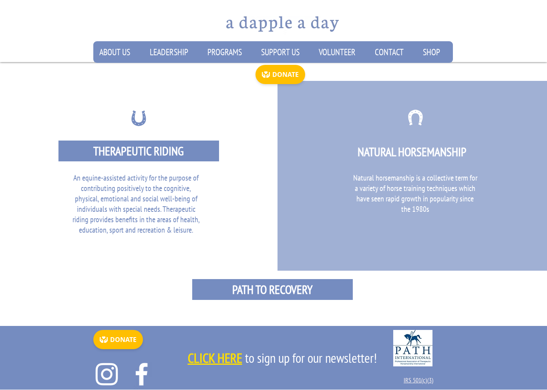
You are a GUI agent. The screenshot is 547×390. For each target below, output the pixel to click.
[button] (118, 52)
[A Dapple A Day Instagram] (107, 374)
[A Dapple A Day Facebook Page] (142, 374)
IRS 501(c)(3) (418, 380)
